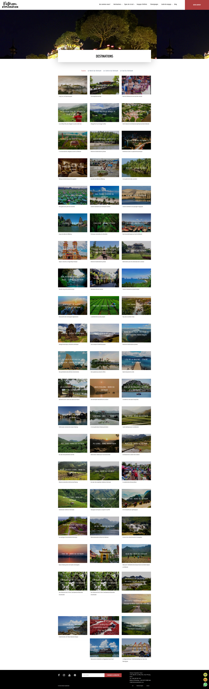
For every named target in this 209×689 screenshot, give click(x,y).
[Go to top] (2, 685)
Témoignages (154, 4)
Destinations (117, 4)
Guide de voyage (166, 4)
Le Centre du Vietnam (110, 71)
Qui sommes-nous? (104, 4)
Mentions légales (140, 686)
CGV (132, 686)
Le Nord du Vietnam (94, 71)
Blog (175, 4)
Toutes (83, 71)
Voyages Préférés (142, 4)
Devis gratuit (197, 5)
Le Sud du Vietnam (126, 71)
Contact (147, 686)
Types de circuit (129, 4)
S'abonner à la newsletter (113, 675)
